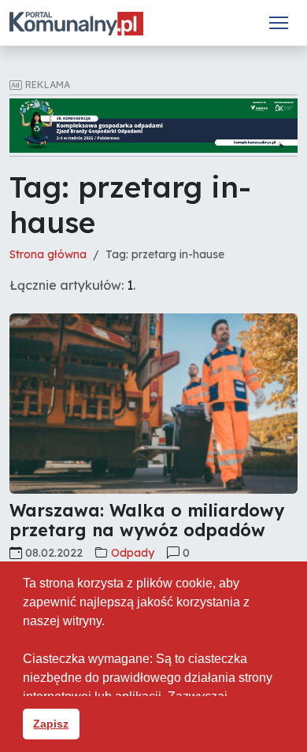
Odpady (132, 552)
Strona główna (48, 254)
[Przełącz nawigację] (279, 23)
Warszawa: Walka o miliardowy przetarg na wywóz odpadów (146, 520)
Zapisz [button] (50, 723)
